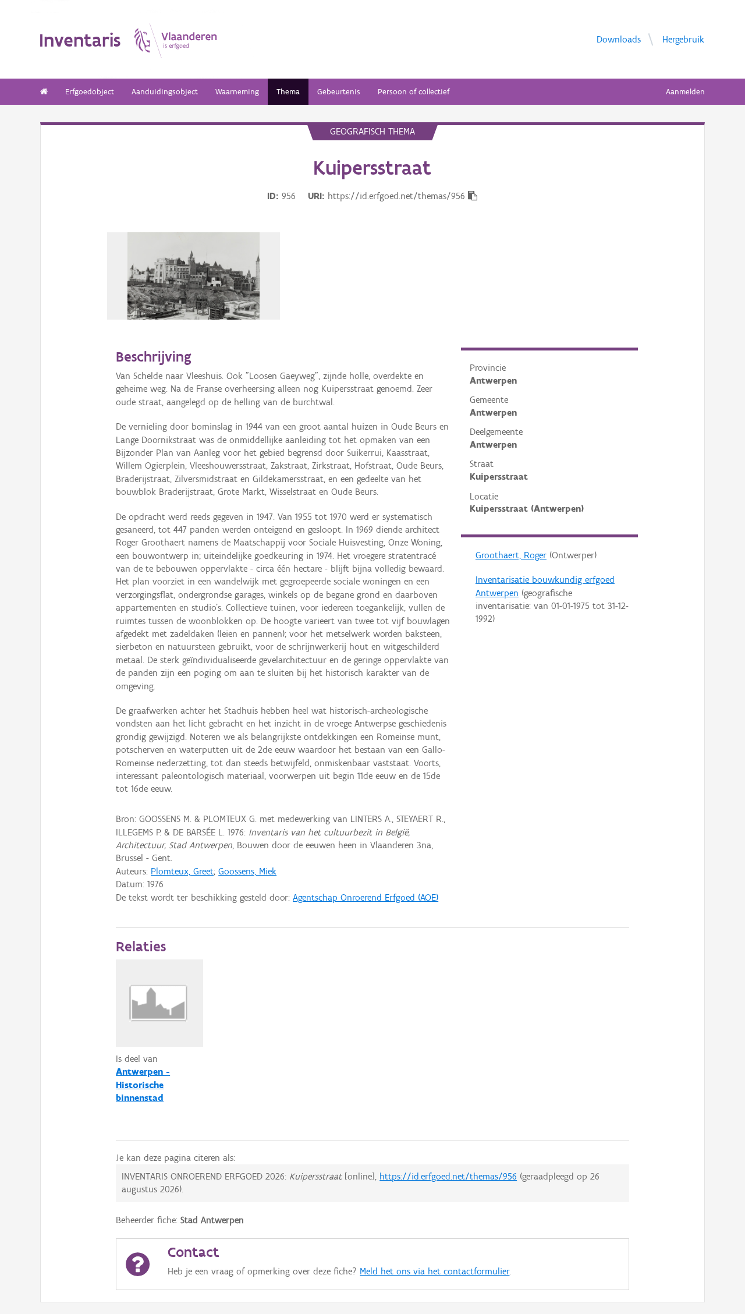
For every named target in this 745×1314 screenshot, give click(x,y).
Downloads (619, 38)
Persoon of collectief (413, 92)
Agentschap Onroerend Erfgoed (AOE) (365, 897)
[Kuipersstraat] (193, 276)
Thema (288, 92)
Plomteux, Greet (182, 871)
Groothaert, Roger (511, 555)
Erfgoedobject (89, 92)
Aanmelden (685, 92)
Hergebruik (683, 38)
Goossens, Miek (247, 871)
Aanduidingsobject (165, 92)
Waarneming (237, 92)
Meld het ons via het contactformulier (434, 1271)
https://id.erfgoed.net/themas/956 (448, 1176)
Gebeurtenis (338, 92)
